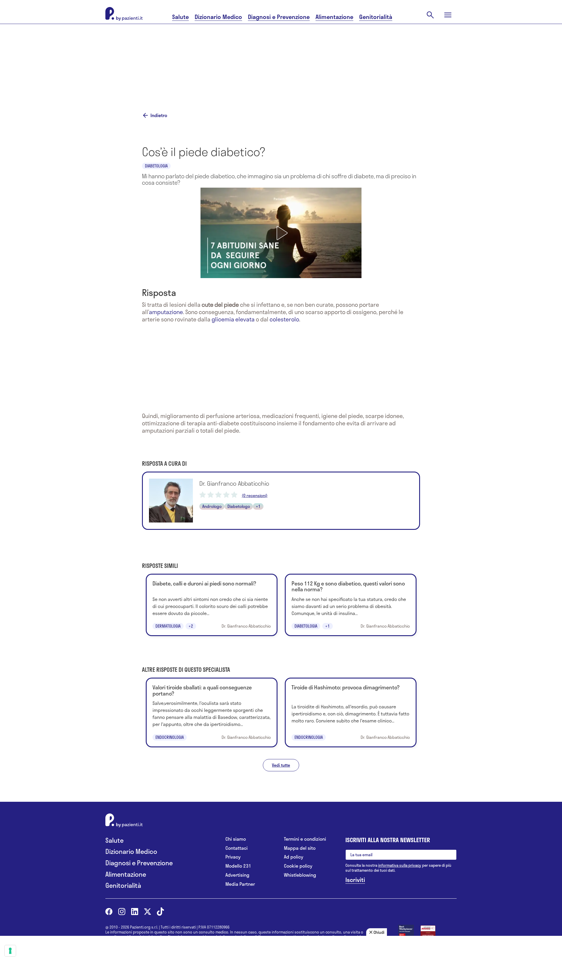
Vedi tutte (281, 765)
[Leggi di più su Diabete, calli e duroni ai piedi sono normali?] (212, 605)
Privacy (233, 857)
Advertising (237, 875)
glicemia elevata (233, 319)
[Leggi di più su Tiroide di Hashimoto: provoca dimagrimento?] (351, 712)
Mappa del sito (300, 848)
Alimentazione (334, 17)
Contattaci (236, 848)
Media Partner (240, 884)
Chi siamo (235, 839)
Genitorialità (375, 17)
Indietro (158, 115)
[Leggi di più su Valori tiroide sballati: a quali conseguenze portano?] (212, 712)
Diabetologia (156, 166)
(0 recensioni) (255, 495)
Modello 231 (238, 866)
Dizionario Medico (218, 17)
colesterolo (284, 319)
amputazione (166, 312)
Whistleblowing (300, 875)
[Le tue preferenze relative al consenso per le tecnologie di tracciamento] (10, 950)
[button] (281, 233)
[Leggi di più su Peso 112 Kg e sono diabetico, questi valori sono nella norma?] (351, 605)
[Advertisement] (340, 60)
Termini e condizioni (305, 839)
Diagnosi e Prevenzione (279, 17)
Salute (180, 17)
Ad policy (293, 857)
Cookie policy (298, 866)
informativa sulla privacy (399, 865)
